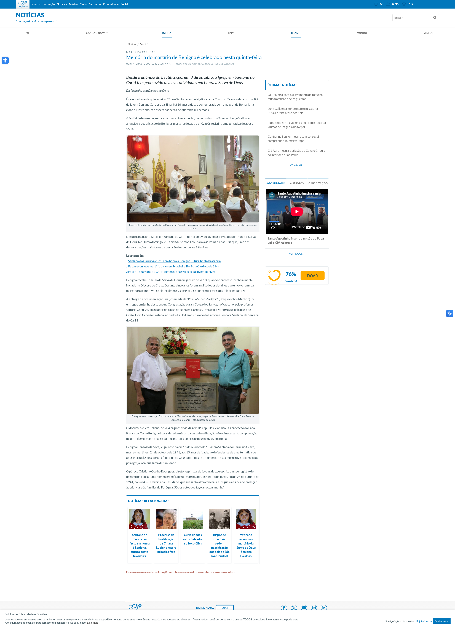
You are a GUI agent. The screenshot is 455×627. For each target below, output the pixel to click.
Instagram (314, 608)
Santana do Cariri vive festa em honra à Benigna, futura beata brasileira (174, 261)
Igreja (167, 33)
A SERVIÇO (297, 183)
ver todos (297, 253)
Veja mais (297, 165)
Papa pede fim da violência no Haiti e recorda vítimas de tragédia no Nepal (297, 125)
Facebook (284, 608)
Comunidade (111, 4)
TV (381, 4)
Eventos (36, 4)
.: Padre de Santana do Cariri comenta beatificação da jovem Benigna (171, 271)
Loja (410, 4)
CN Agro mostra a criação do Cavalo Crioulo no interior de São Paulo (296, 152)
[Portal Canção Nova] (23, 4)
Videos (428, 33)
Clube (83, 4)
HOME (26, 33)
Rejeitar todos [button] (424, 621)
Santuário (95, 4)
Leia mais (92, 622)
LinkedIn (324, 608)
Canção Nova (96, 33)
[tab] (275, 183)
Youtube (304, 608)
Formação (49, 4)
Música (73, 4)
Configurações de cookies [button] (399, 621)
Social (124, 4)
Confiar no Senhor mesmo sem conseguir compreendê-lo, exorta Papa (294, 138)
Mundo (362, 33)
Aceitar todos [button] (441, 621)
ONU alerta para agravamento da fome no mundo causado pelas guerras (295, 97)
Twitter (294, 608)
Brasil (295, 33)
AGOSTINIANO (275, 183)
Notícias (132, 44)
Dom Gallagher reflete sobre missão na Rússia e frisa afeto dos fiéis (293, 111)
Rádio (395, 4)
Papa (231, 33)
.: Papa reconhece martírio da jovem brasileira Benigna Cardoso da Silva (172, 266)
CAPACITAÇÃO (318, 183)
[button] (5, 60)
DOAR (225, 608)
